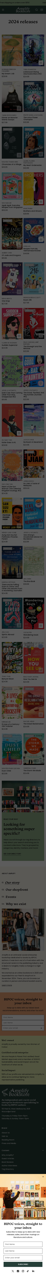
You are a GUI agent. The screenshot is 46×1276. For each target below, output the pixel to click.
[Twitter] (13, 1271)
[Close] (43, 1176)
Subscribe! (23, 1264)
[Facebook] (18, 1271)
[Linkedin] (33, 1271)
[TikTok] (28, 1271)
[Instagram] (23, 1271)
